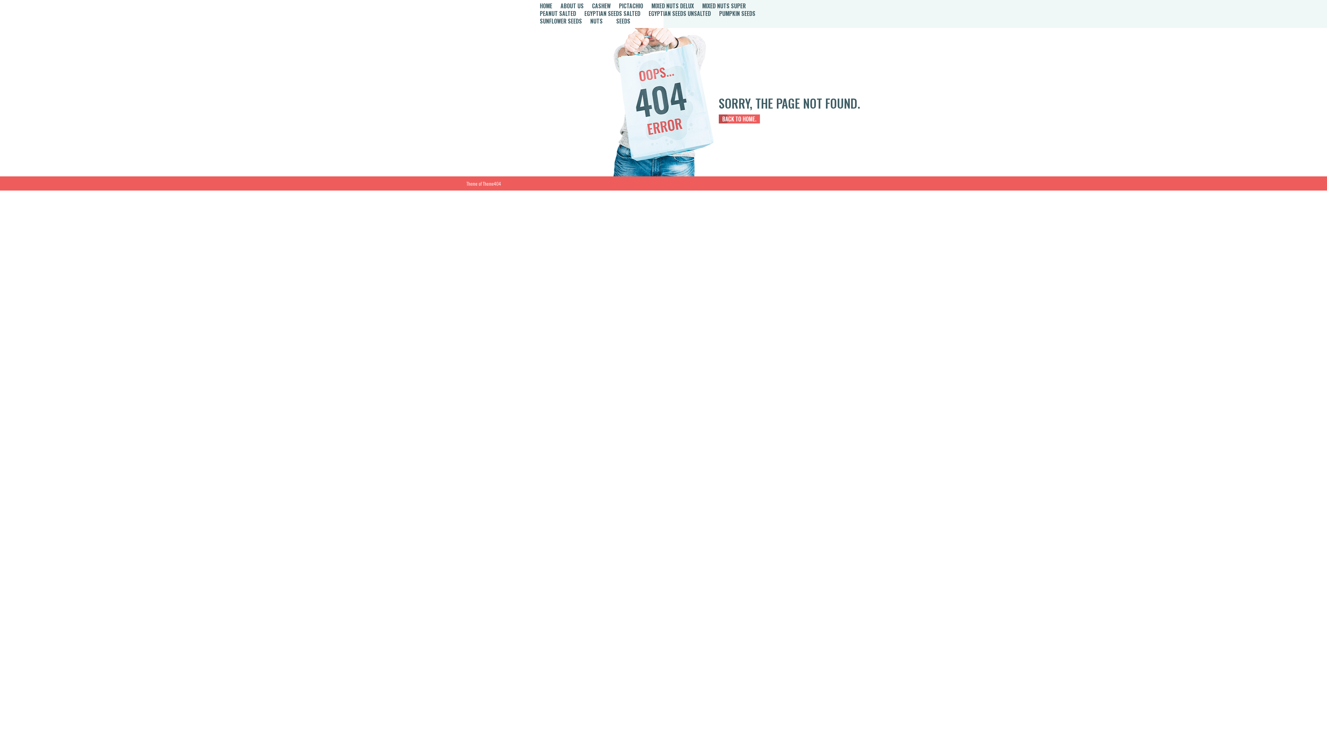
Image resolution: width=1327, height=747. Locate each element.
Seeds (623, 21)
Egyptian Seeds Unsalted (680, 13)
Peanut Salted (558, 13)
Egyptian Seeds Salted (612, 13)
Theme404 (492, 183)
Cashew (601, 6)
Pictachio (631, 6)
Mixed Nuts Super (724, 6)
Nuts (596, 21)
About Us (572, 6)
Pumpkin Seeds (737, 13)
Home (546, 6)
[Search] (797, 14)
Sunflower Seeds (561, 21)
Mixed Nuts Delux (672, 6)
